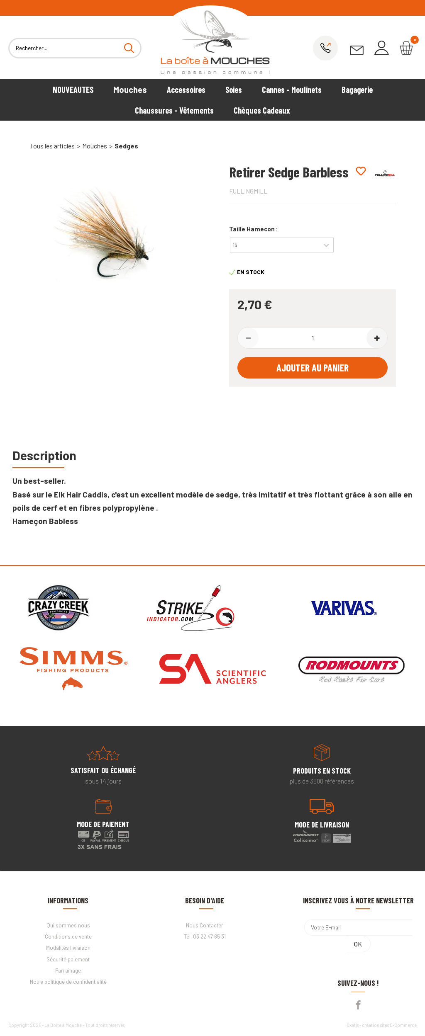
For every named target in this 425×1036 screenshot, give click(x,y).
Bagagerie (357, 90)
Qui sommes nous (68, 925)
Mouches (130, 90)
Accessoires (186, 90)
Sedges (126, 146)
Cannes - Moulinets (292, 90)
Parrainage (68, 970)
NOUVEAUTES (73, 90)
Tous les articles (52, 146)
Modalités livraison (68, 947)
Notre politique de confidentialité (68, 981)
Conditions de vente (68, 936)
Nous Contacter (204, 925)
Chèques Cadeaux (262, 110)
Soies (233, 90)
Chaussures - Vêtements (174, 110)
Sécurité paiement (68, 959)
